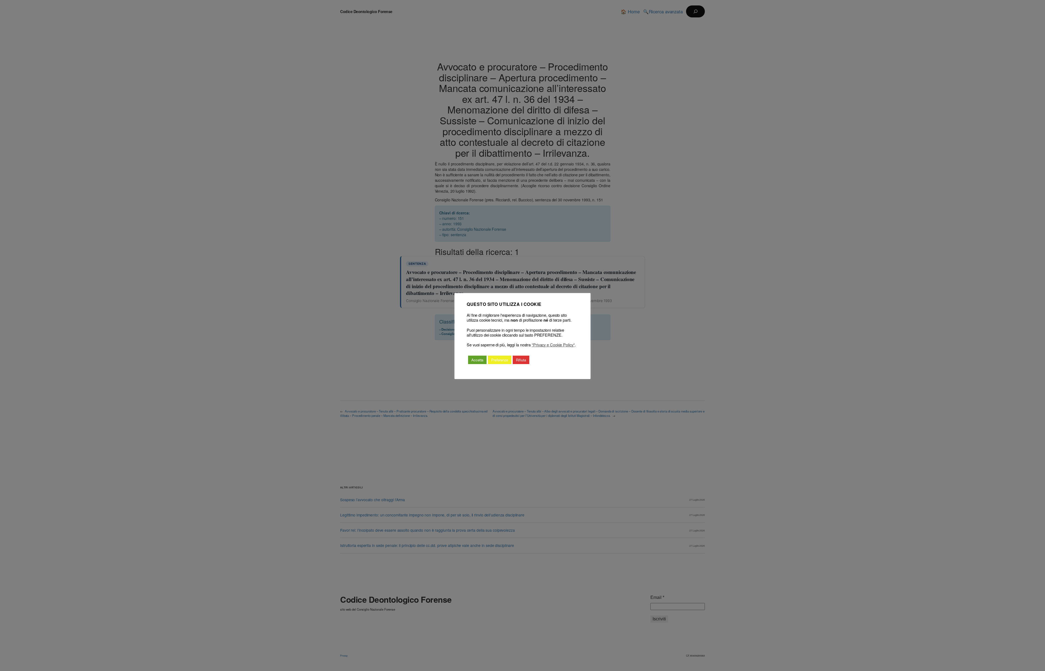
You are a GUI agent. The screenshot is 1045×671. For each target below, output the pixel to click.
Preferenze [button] (499, 359)
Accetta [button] (477, 359)
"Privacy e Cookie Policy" (553, 344)
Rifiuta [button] (521, 359)
